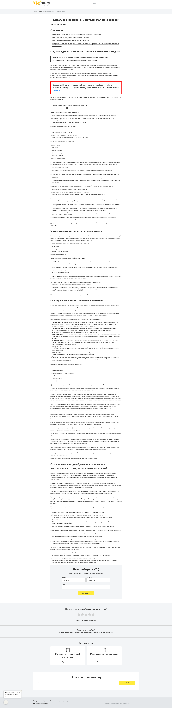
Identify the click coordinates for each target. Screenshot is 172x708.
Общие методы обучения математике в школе (70, 37)
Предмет (64, 577)
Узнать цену (86, 593)
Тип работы (89, 577)
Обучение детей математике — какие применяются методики (76, 34)
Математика (42, 12)
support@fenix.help (42, 703)
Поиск (127, 683)
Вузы (45, 701)
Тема (63, 584)
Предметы (36, 701)
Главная (35, 12)
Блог (51, 701)
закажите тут (58, 90)
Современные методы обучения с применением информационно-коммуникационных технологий (85, 44)
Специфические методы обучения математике (70, 40)
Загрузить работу (62, 701)
